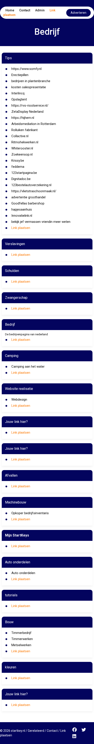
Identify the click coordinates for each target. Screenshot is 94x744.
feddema (17, 167)
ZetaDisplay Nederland (27, 112)
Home (9, 10)
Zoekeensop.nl (22, 154)
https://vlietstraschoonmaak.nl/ (33, 191)
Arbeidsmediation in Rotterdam (33, 124)
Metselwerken (21, 645)
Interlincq (17, 93)
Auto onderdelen (23, 573)
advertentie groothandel (28, 197)
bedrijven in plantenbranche (30, 81)
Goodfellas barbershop (27, 203)
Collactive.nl (19, 136)
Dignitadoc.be (21, 179)
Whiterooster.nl (22, 148)
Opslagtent (19, 99)
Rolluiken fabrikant (24, 130)
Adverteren (78, 12)
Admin (40, 10)
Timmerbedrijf (21, 633)
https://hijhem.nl (22, 118)
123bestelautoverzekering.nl (31, 185)
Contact (24, 10)
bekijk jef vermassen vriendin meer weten (40, 222)
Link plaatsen (20, 228)
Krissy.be (17, 161)
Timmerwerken (22, 639)
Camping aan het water (28, 367)
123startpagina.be (24, 173)
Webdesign (19, 399)
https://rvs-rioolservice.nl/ (29, 105)
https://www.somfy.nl (26, 69)
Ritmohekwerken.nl (24, 142)
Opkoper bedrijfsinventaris (30, 513)
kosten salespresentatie (28, 87)
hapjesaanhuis (21, 209)
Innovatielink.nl (21, 216)
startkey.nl (18, 730)
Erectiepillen (19, 75)
